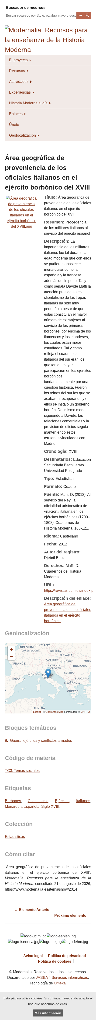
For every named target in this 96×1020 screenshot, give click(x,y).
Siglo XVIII (50, 806)
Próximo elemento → (72, 916)
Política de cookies (54, 961)
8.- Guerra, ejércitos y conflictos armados (38, 740)
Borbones (13, 801)
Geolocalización (22, 135)
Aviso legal (33, 956)
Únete (14, 125)
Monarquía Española (22, 806)
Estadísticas (15, 837)
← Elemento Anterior (32, 910)
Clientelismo (38, 801)
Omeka (60, 983)
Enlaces (16, 114)
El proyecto (18, 60)
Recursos (17, 71)
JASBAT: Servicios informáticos (62, 978)
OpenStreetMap (54, 711)
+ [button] (11, 649)
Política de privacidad (67, 956)
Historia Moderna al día (28, 103)
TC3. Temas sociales (22, 771)
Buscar (87, 15)
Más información (48, 1013)
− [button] (11, 656)
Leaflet (37, 711)
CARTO (85, 711)
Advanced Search (80, 15)
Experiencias (20, 92)
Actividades (18, 82)
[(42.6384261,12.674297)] (48, 673)
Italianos (83, 801)
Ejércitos (62, 801)
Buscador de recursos (25, 8)
